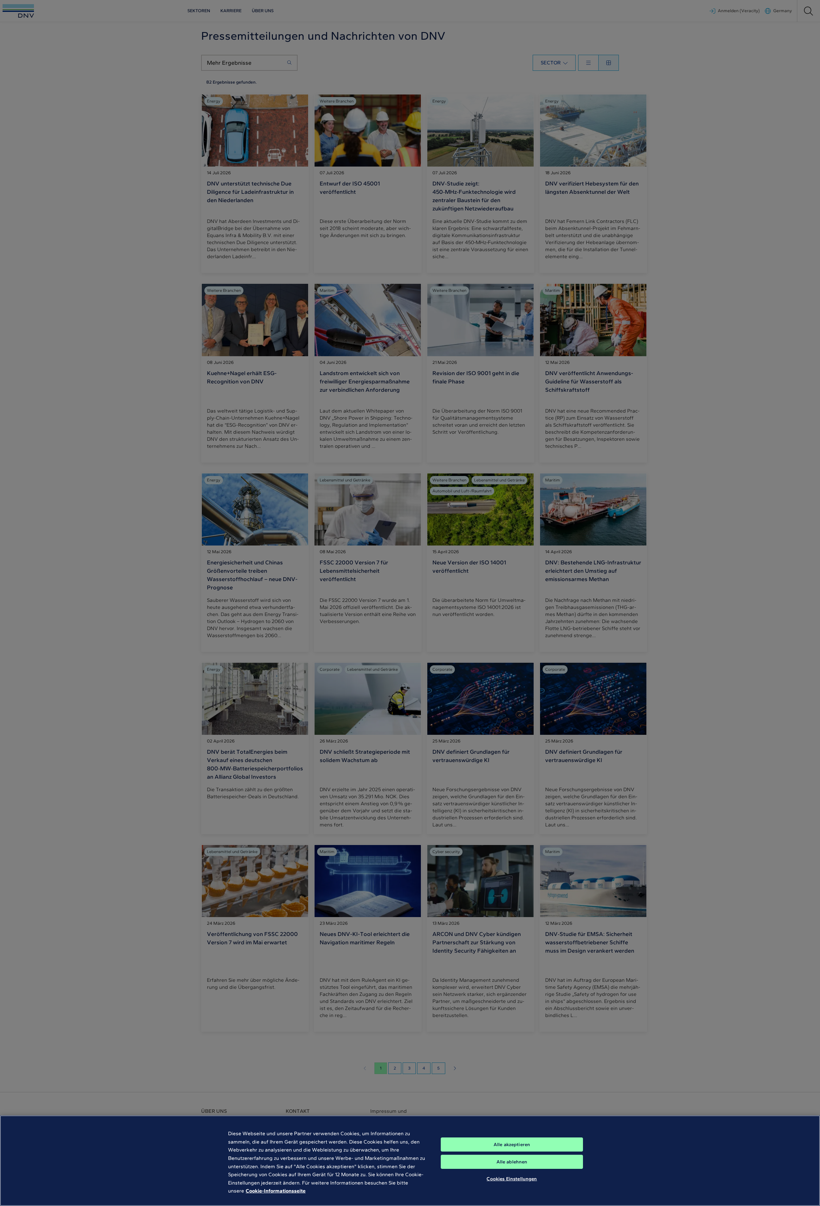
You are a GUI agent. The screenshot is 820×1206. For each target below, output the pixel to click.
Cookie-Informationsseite (276, 1191)
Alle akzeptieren (512, 1144)
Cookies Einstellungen (512, 1179)
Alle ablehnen (512, 1162)
